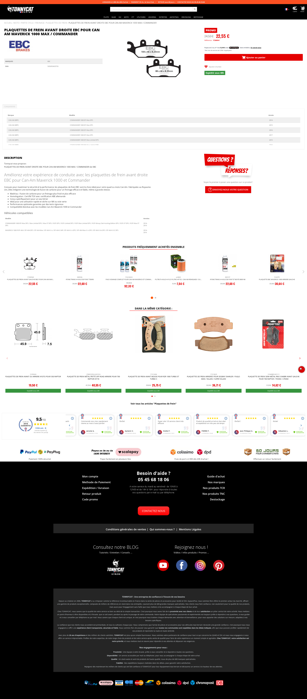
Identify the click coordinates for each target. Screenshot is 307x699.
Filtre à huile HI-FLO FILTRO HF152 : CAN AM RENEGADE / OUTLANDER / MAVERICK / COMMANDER (178, 279)
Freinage (39, 23)
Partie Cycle (27, 23)
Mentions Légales (190, 529)
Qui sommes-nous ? (162, 529)
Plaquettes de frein (56, 23)
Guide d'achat (216, 476)
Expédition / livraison (95, 488)
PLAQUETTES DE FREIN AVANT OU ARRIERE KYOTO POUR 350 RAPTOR (33, 376)
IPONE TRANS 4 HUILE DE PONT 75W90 (80, 279)
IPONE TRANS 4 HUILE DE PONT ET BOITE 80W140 (227, 279)
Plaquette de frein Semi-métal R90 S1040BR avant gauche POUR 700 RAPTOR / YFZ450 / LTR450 (273, 377)
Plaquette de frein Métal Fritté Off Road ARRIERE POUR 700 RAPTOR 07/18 (93, 377)
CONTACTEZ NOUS (153, 511)
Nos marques (216, 482)
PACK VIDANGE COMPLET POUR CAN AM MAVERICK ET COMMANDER (129, 279)
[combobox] (153, 9)
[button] (107, 64)
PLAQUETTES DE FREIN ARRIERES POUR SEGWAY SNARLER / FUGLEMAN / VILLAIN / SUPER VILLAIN (213, 377)
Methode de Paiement (96, 482)
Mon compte (90, 476)
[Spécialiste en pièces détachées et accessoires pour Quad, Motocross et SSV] (20, 9)
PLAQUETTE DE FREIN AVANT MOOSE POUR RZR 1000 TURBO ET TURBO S (153, 377)
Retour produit (91, 493)
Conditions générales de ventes (126, 529)
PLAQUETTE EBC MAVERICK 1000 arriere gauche (277, 279)
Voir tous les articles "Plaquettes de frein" (154, 403)
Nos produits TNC (213, 493)
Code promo (90, 499)
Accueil (8, 22)
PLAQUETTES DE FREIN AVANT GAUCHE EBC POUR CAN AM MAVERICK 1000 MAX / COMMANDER (30, 279)
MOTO (16, 23)
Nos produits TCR (214, 488)
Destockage (217, 499)
